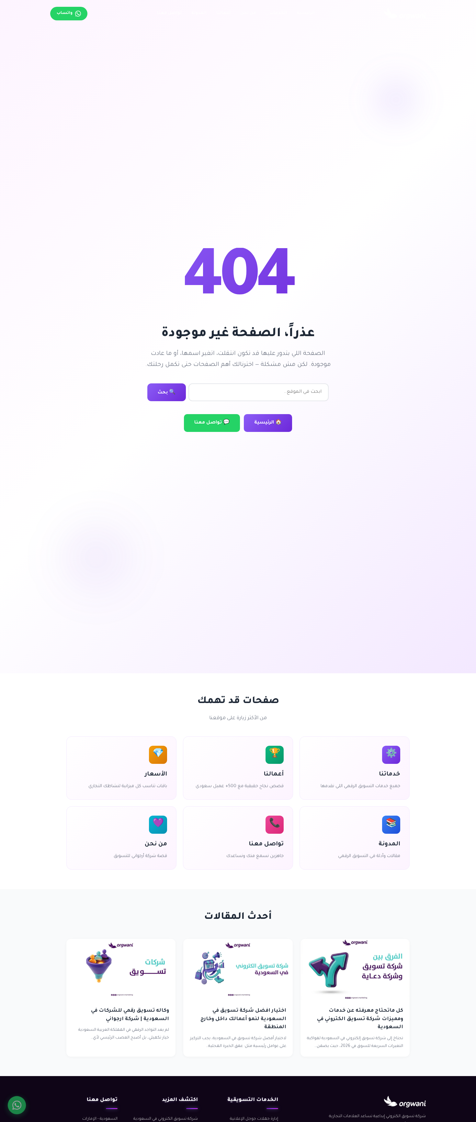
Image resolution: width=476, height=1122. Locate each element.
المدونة (199, 13)
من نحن (248, 13)
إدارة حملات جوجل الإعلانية (254, 1119)
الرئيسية (306, 13)
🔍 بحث (167, 392)
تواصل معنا (169, 13)
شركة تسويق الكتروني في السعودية (165, 1119)
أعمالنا (223, 13)
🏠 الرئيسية (268, 422)
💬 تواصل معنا (212, 422)
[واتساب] (16, 1105)
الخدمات (278, 13)
